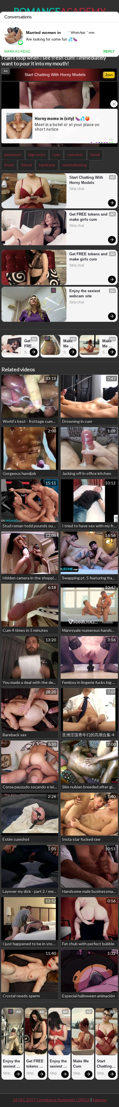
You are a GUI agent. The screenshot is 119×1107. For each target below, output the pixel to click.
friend (26, 164)
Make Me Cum (68, 344)
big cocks (37, 154)
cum (56, 154)
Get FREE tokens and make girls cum (89, 217)
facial (95, 154)
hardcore (47, 164)
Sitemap (100, 1100)
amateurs (12, 154)
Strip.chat (76, 189)
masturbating (74, 164)
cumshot (75, 154)
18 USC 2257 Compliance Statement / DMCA (51, 1100)
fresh (9, 164)
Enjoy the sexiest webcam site (85, 293)
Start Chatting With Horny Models (55, 74)
